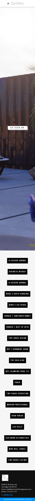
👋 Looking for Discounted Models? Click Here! (17, 499)
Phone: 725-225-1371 (9, 491)
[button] (17, 3)
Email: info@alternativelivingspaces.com (16, 489)
